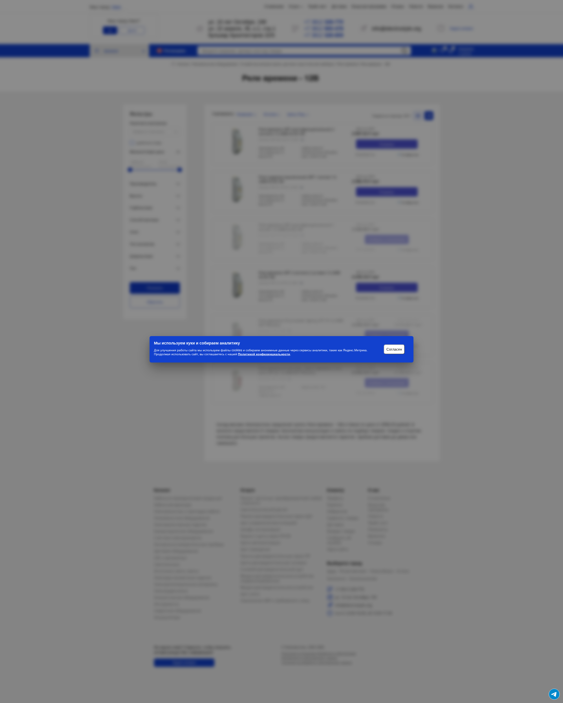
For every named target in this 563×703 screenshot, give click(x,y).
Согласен (394, 349)
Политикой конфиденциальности (264, 354)
